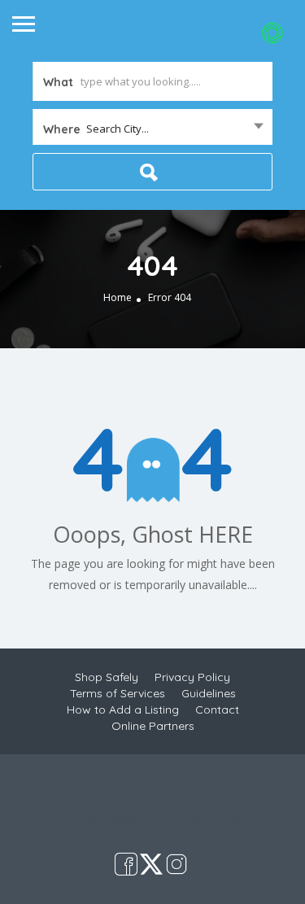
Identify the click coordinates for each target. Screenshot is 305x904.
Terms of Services (117, 693)
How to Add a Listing (123, 709)
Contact (217, 709)
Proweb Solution (207, 817)
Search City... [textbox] (117, 128)
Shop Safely (106, 677)
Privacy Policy (192, 677)
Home (117, 297)
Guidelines (208, 693)
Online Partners (152, 725)
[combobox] (152, 128)
